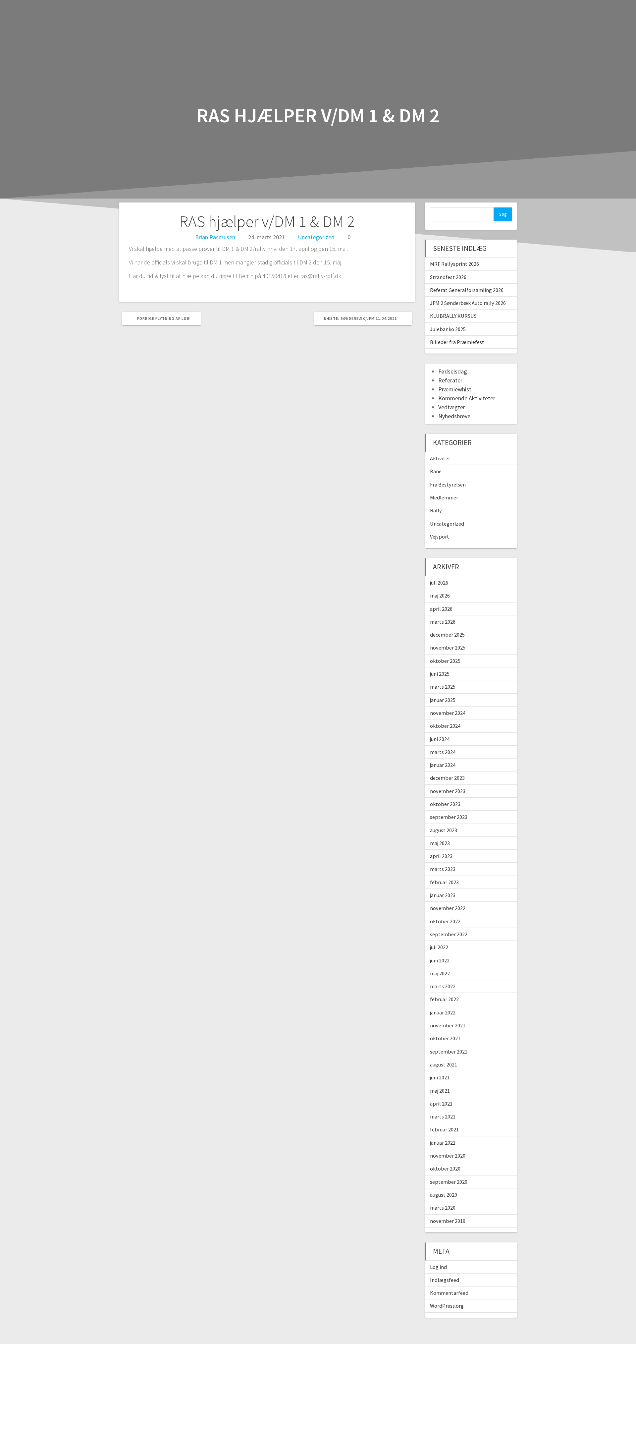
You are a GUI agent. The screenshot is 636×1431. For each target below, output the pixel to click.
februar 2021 (444, 1129)
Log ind (438, 1267)
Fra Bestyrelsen (448, 484)
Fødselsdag (452, 371)
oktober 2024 (445, 725)
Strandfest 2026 (448, 277)
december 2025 (447, 634)
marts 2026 (442, 621)
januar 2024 (442, 765)
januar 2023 (442, 895)
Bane (436, 471)
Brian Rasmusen (215, 237)
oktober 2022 (445, 921)
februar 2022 (444, 999)
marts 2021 (442, 1116)
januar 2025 (442, 700)
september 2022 (448, 934)
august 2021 (443, 1064)
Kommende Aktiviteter (466, 398)
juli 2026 (439, 582)
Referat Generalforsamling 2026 (467, 290)
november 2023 (447, 791)
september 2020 (448, 1181)
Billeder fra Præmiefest (457, 342)
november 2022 (447, 908)
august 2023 (443, 830)
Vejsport (439, 536)
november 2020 (447, 1155)
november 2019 (447, 1221)
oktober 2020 (445, 1168)
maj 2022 (440, 973)
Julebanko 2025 (448, 329)
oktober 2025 (445, 661)
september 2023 (448, 817)
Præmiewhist (454, 389)
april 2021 (441, 1103)
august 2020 (443, 1194)
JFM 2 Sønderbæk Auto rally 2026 (468, 303)
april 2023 (441, 856)
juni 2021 (440, 1077)
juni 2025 (440, 673)
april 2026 (441, 608)
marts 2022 (442, 986)
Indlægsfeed (444, 1280)
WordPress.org (447, 1305)
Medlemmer (444, 497)
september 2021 (448, 1051)
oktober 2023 (445, 804)
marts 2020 (442, 1207)
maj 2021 (440, 1090)
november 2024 (447, 713)
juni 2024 (440, 739)
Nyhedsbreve (454, 416)
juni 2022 (440, 960)
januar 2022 (442, 1012)
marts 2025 (442, 686)
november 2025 (447, 647)
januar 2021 (442, 1142)
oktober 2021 (445, 1038)
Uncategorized (316, 237)
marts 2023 (442, 869)
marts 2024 (442, 752)
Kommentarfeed (449, 1292)
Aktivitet (440, 458)
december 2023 (447, 777)
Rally (436, 510)
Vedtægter (451, 407)
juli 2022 (439, 947)
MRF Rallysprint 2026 (454, 263)
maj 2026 (440, 595)
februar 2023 (444, 882)
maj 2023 (440, 843)
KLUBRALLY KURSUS (453, 316)
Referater (450, 380)
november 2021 (447, 1025)
